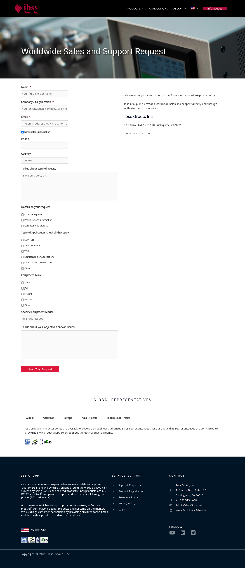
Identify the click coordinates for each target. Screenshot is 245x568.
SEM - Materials (32, 245)
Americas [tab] (48, 417)
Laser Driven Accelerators (38, 262)
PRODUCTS (133, 8)
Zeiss (27, 282)
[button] (215, 8)
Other (27, 305)
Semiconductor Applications (39, 256)
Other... (28, 268)
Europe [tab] (67, 417)
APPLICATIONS (158, 8)
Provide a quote (33, 214)
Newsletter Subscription (37, 131)
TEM (26, 251)
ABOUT (178, 8)
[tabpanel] (122, 438)
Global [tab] (30, 417)
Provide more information (38, 219)
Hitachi (28, 293)
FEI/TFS (28, 299)
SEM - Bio (29, 239)
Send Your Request (40, 369)
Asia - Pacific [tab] (89, 417)
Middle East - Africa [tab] (118, 417)
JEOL (26, 288)
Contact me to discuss (36, 225)
